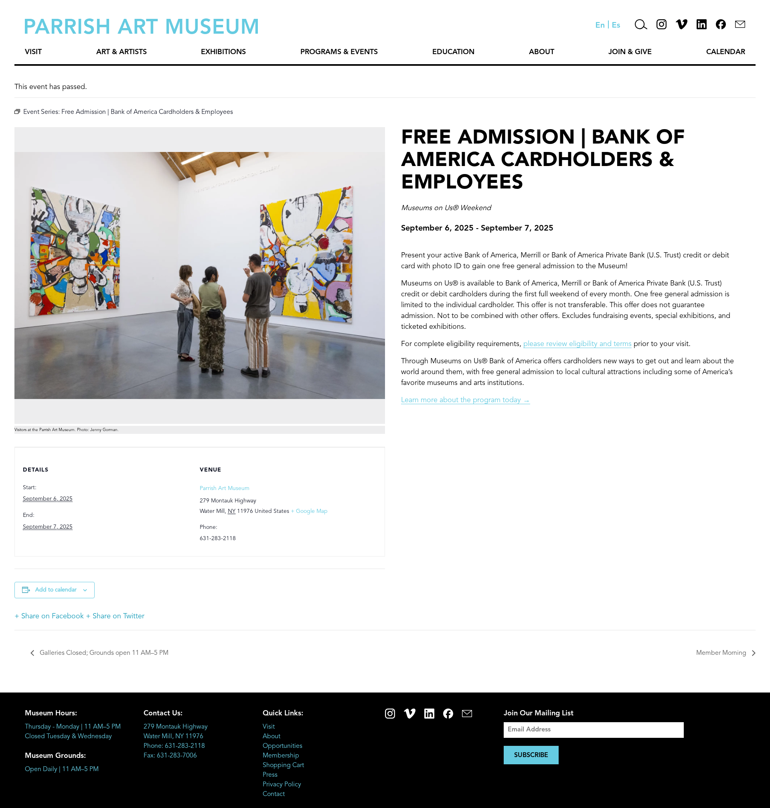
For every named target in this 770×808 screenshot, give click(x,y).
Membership (281, 756)
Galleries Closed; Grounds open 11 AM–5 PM (103, 653)
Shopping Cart (283, 765)
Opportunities (282, 746)
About (541, 52)
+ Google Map (309, 511)
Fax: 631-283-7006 (170, 756)
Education (453, 52)
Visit (33, 52)
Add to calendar (56, 590)
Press (270, 775)
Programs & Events (339, 52)
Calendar (725, 52)
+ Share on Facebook (49, 616)
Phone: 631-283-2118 (174, 746)
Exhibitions (223, 52)
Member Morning (722, 653)
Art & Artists (121, 52)
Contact (274, 794)
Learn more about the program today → (465, 400)
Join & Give (630, 52)
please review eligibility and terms (577, 344)
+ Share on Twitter (115, 616)
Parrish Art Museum (224, 488)
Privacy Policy (282, 785)
